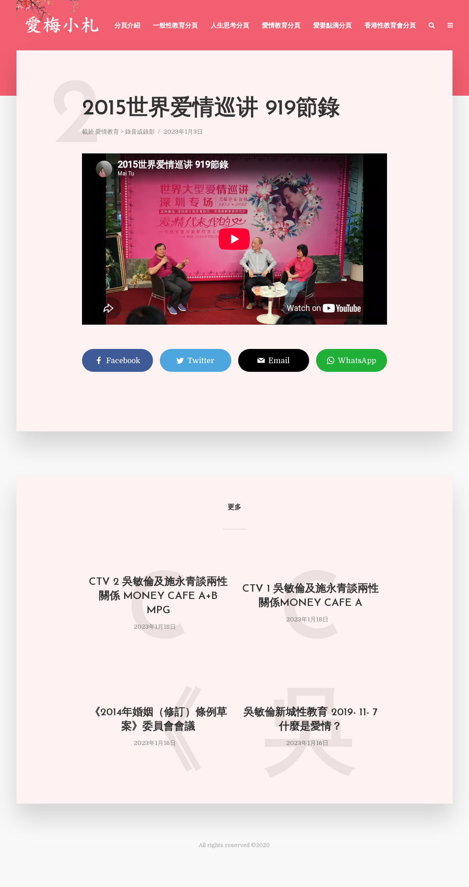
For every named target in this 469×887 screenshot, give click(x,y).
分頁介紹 (127, 25)
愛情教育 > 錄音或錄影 (125, 131)
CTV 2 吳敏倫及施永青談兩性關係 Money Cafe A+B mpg (158, 596)
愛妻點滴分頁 (332, 25)
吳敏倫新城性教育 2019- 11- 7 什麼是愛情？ (310, 719)
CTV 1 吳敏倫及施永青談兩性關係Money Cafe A (310, 596)
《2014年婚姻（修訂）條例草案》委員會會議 (158, 719)
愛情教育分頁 (281, 25)
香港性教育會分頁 (390, 25)
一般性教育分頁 (175, 25)
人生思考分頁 (230, 25)
